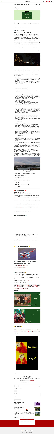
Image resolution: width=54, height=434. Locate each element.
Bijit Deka (27, 285)
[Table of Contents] (0, 217)
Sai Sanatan (33, 261)
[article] (27, 404)
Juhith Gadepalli (20, 269)
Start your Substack (25, 430)
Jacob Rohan (19, 285)
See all (15, 417)
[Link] (12, 30)
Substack (23, 432)
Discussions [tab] (19, 400)
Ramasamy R (38, 284)
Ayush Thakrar (29, 280)
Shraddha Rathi (23, 267)
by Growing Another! (16, 403)
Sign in (52, 1)
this (29, 201)
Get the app (30, 430)
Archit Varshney (17, 286)
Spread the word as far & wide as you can (20, 207)
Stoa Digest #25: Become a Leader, (19, 402)
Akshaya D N (25, 261)
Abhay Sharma (29, 284)
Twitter (19, 186)
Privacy (25, 428)
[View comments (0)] (17, 9)
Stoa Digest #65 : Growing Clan (19, 407)
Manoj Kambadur (20, 284)
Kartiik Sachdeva (35, 286)
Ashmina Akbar (25, 265)
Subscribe (48, 1)
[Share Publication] (45, 1)
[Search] (43, 1)
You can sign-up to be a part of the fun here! (21, 288)
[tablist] (17, 391)
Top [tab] (14, 400)
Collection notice (31, 428)
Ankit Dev (19, 267)
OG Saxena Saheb (31, 331)
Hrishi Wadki (35, 285)
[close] (34, 409)
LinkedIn (16, 186)
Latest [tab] (16, 400)
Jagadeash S (16, 331)
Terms (27, 428)
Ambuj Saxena (19, 265)
